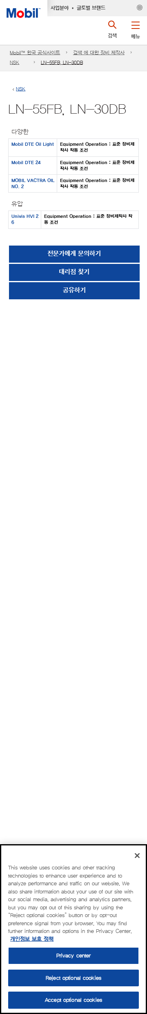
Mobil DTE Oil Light (32, 144)
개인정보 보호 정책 (31, 939)
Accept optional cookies (73, 1000)
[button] (135, 28)
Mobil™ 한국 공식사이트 (35, 52)
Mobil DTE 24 (25, 162)
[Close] (137, 856)
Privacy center (73, 956)
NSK (14, 62)
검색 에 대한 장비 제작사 (99, 52)
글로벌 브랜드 (91, 8)
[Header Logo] (23, 9)
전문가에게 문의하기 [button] (74, 253)
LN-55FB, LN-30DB (62, 62)
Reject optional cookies (73, 978)
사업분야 (60, 8)
